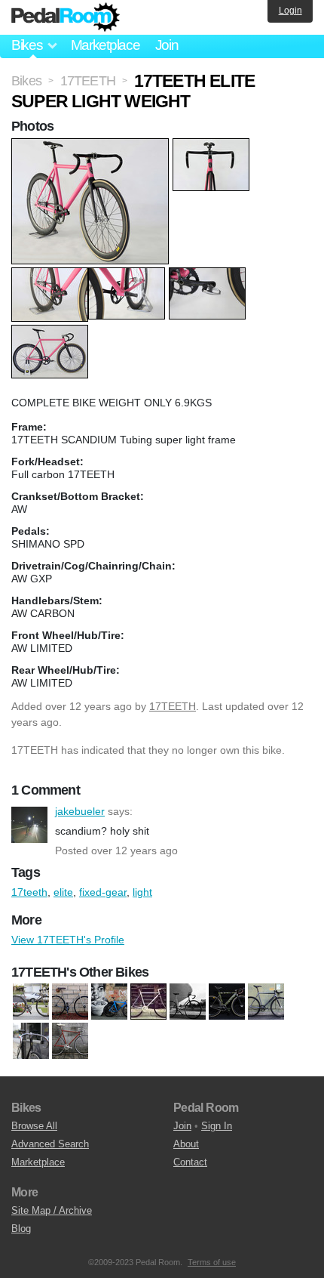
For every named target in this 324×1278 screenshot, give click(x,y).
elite (63, 892)
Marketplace (105, 45)
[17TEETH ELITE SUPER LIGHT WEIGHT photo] (92, 146)
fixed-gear (103, 892)
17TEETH (172, 706)
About (186, 1144)
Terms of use (212, 1262)
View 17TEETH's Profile (67, 940)
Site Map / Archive (51, 1210)
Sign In (216, 1125)
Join (167, 45)
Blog (21, 1228)
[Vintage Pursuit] (70, 1042)
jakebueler (29, 825)
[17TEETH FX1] (148, 1002)
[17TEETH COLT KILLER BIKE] (187, 1002)
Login (290, 10)
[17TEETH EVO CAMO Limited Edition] (226, 1002)
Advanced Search (50, 1144)
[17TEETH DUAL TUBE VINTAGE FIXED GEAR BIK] (70, 1002)
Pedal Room (65, 17)
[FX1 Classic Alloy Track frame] (30, 1042)
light (142, 892)
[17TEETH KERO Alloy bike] (266, 1002)
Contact (190, 1162)
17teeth (29, 892)
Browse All (34, 1125)
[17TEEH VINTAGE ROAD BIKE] (30, 1002)
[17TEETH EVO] (109, 1002)
